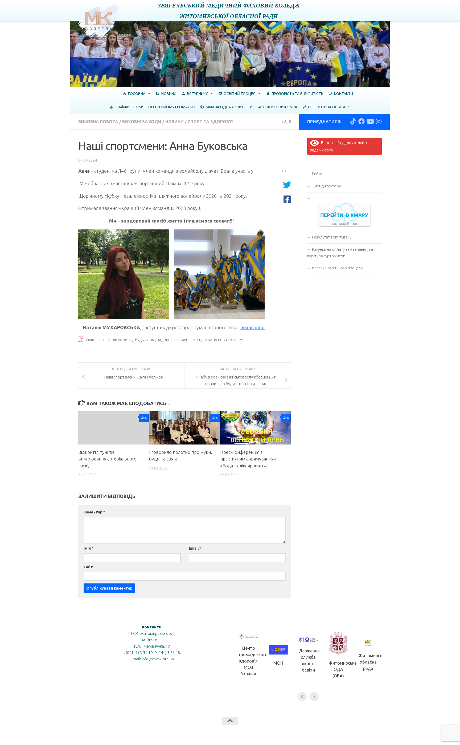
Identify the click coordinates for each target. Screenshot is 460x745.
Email (195, 548)
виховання (252, 327)
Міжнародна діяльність (229, 107)
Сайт (88, 567)
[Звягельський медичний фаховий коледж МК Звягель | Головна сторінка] (99, 20)
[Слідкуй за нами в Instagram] (378, 121)
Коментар (94, 512)
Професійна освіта (326, 107)
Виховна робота (98, 121)
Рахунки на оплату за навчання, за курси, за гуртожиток (340, 252)
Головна (136, 94)
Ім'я (88, 548)
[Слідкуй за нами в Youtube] (370, 121)
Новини (168, 94)
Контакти (343, 94)
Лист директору (326, 186)
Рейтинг (319, 173)
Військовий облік (280, 107)
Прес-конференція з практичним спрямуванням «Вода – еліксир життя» (248, 459)
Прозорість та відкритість (297, 94)
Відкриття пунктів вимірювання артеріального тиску (107, 459)
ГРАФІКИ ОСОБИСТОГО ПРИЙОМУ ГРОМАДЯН (155, 107)
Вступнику (197, 94)
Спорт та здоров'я (210, 121)
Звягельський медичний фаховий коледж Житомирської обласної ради (229, 10)
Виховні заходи (141, 121)
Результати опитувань (331, 237)
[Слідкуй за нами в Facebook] (361, 121)
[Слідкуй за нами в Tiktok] (353, 121)
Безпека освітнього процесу (337, 268)
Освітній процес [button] (240, 94)
